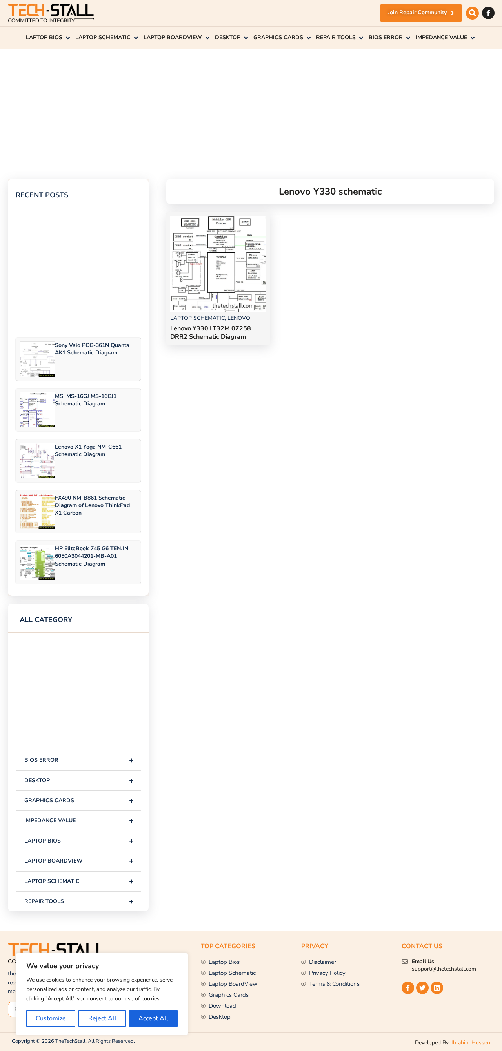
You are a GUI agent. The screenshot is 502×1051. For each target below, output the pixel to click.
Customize (51, 1018)
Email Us (423, 961)
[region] (102, 994)
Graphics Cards (79, 800)
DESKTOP (79, 780)
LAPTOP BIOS (79, 841)
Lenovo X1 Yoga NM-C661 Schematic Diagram (88, 450)
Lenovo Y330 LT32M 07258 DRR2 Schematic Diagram (210, 332)
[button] (472, 13)
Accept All (153, 1018)
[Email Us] (405, 961)
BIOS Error (79, 760)
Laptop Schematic (79, 881)
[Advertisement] (235, 104)
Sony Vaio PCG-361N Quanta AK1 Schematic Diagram (92, 348)
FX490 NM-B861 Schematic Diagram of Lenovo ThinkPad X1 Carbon (92, 505)
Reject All (102, 1018)
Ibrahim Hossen (470, 1042)
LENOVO (238, 318)
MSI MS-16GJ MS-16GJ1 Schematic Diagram (85, 399)
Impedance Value (79, 820)
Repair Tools (79, 901)
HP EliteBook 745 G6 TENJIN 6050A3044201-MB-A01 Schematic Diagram (91, 556)
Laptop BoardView (79, 861)
